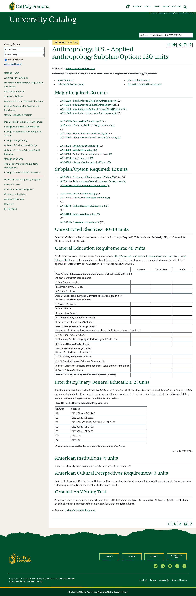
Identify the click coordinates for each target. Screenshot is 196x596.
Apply (109, 556)
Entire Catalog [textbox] (10, 49)
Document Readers (179, 580)
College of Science (13, 159)
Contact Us (176, 556)
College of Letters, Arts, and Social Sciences (22, 152)
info (157, 7)
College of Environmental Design (20, 145)
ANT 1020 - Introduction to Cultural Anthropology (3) (87, 105)
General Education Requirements (144, 84)
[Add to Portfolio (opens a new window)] (174, 45)
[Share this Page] (180, 45)
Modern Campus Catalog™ (117, 592)
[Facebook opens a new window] (177, 566)
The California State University (30, 581)
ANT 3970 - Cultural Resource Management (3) (84, 206)
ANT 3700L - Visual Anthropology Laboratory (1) (85, 197)
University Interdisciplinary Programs (22, 179)
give (166, 7)
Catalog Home (11, 73)
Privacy (153, 580)
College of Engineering (15, 140)
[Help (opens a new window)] (190, 45)
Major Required (65, 80)
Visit (154, 556)
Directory (9, 204)
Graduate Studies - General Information (24, 101)
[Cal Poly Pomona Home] (29, 6)
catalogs (74, 592)
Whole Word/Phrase (15, 60)
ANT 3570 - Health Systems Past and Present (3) (84, 185)
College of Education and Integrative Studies (22, 133)
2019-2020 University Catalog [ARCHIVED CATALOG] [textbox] (161, 35)
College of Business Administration (21, 126)
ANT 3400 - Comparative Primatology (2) (81, 121)
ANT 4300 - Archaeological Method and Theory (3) (86, 154)
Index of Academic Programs (19, 189)
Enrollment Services (14, 91)
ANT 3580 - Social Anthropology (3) (78, 150)
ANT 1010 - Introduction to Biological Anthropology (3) (88, 100)
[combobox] (166, 35)
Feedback (143, 580)
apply (137, 7)
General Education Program (18, 115)
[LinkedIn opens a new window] (163, 566)
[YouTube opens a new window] (170, 566)
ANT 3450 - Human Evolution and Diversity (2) (83, 133)
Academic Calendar (14, 199)
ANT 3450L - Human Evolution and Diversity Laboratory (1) (90, 137)
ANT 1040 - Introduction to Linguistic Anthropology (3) (88, 113)
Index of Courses (12, 184)
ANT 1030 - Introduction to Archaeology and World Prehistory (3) (93, 109)
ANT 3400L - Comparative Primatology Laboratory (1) (87, 125)
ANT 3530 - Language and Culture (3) (79, 146)
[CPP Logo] (20, 558)
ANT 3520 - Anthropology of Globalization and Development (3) (92, 181)
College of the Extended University (22, 172)
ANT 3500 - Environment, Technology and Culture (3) (87, 177)
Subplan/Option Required (71, 84)
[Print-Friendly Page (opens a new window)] (185, 45)
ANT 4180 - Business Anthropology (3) (80, 214)
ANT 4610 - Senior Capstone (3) (76, 158)
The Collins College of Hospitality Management (21, 165)
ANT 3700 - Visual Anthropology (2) (78, 193)
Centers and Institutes (15, 194)
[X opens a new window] (184, 566)
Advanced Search (13, 64)
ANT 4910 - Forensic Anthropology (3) (79, 222)
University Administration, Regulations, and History (23, 84)
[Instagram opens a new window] (155, 566)
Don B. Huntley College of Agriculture (23, 121)
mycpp (176, 7)
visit (147, 7)
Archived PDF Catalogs (16, 77)
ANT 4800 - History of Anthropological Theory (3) (85, 162)
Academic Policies (13, 96)
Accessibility (164, 580)
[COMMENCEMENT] (128, 6)
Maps (131, 556)
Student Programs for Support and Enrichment (21, 108)
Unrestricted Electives (139, 80)
